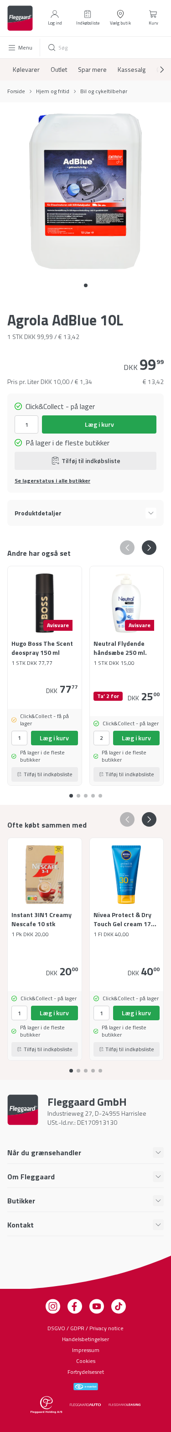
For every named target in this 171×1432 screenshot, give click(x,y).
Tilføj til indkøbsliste (91, 460)
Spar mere (92, 69)
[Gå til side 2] (85, 792)
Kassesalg (131, 69)
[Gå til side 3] (93, 792)
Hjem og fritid (52, 91)
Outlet (59, 69)
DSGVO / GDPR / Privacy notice (85, 1328)
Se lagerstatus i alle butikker (52, 480)
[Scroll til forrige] (127, 547)
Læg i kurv (99, 424)
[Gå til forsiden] (20, 18)
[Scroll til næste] (155, 69)
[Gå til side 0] (85, 285)
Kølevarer (26, 69)
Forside (16, 91)
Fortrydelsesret (85, 1371)
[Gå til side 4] (100, 792)
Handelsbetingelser (85, 1339)
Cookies (85, 1361)
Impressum (85, 1350)
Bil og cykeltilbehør (103, 91)
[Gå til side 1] (78, 792)
